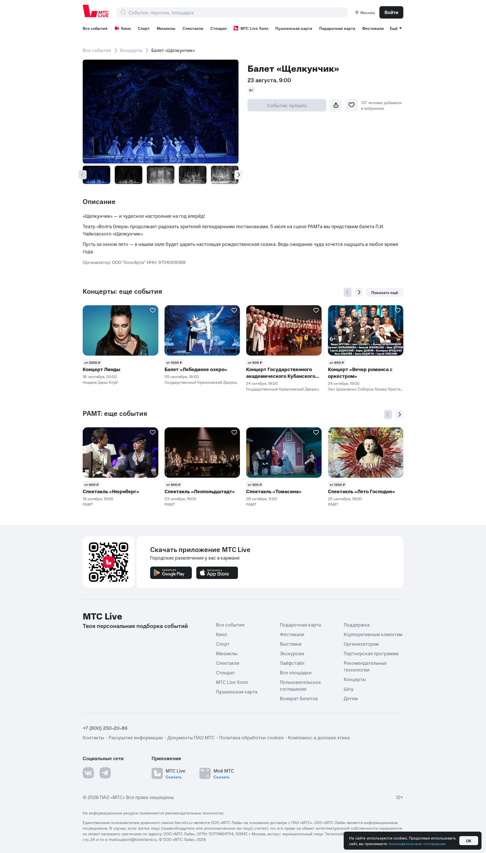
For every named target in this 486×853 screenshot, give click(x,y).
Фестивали (373, 28)
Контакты (93, 737)
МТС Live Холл (254, 28)
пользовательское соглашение (417, 843)
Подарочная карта (337, 28)
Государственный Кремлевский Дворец (201, 382)
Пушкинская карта (293, 28)
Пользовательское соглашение (300, 685)
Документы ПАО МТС (191, 737)
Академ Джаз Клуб (100, 382)
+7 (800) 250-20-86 (105, 727)
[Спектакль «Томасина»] (284, 452)
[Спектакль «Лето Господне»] (366, 452)
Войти (391, 12)
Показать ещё (384, 292)
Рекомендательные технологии (365, 666)
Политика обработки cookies (251, 737)
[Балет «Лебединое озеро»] (202, 330)
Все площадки (296, 672)
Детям (351, 698)
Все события (95, 28)
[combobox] (237, 12)
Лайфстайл (292, 662)
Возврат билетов (299, 698)
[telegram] (105, 772)
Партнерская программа (371, 653)
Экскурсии (292, 653)
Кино (126, 28)
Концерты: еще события (122, 291)
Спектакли (193, 28)
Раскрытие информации (136, 737)
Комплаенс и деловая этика (319, 737)
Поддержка (357, 624)
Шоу (349, 688)
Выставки (291, 643)
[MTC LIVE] (96, 11)
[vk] (88, 772)
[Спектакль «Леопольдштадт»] (202, 452)
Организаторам (361, 643)
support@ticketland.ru (137, 839)
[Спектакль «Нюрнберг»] (120, 452)
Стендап (218, 28)
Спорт (144, 28)
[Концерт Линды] (120, 330)
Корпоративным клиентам (373, 633)
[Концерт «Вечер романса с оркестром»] (366, 330)
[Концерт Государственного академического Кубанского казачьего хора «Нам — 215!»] (284, 330)
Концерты (131, 50)
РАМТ (88, 504)
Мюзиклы (166, 28)
